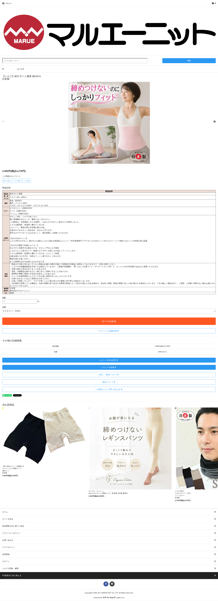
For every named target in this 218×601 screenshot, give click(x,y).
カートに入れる (109, 321)
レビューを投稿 (108, 367)
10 (104, 166)
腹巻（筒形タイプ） (9, 181)
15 (116, 166)
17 (120, 166)
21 (129, 166)
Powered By (98, 597)
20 (127, 166)
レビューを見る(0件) (107, 360)
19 (125, 166)
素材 (19, 181)
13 (111, 166)
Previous (3, 122)
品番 (4, 307)
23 (134, 166)
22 (132, 166)
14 (113, 166)
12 (109, 166)
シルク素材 (26, 181)
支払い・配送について (108, 375)
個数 (4, 298)
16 (118, 166)
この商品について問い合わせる (108, 389)
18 (122, 166)
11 (107, 166)
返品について (107, 382)
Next (214, 122)
